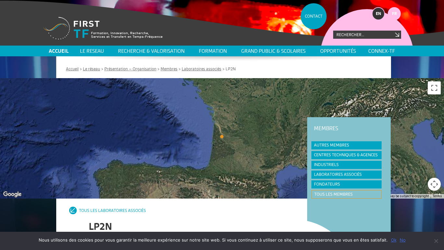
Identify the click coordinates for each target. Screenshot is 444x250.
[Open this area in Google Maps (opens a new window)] (12, 194)
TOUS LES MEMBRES (333, 194)
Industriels (326, 164)
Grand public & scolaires (273, 51)
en (378, 13)
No (403, 240)
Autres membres (331, 145)
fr (394, 13)
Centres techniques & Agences (346, 154)
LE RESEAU (92, 51)
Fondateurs (327, 184)
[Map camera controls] (434, 184)
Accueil (72, 68)
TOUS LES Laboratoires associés (112, 210)
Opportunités (338, 51)
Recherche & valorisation (151, 51)
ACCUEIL (59, 51)
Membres (169, 68)
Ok (394, 240)
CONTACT (313, 16)
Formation (213, 51)
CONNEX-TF (381, 51)
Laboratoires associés (201, 68)
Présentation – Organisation (130, 68)
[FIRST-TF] (103, 28)
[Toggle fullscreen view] (434, 87)
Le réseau (91, 68)
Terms (437, 196)
